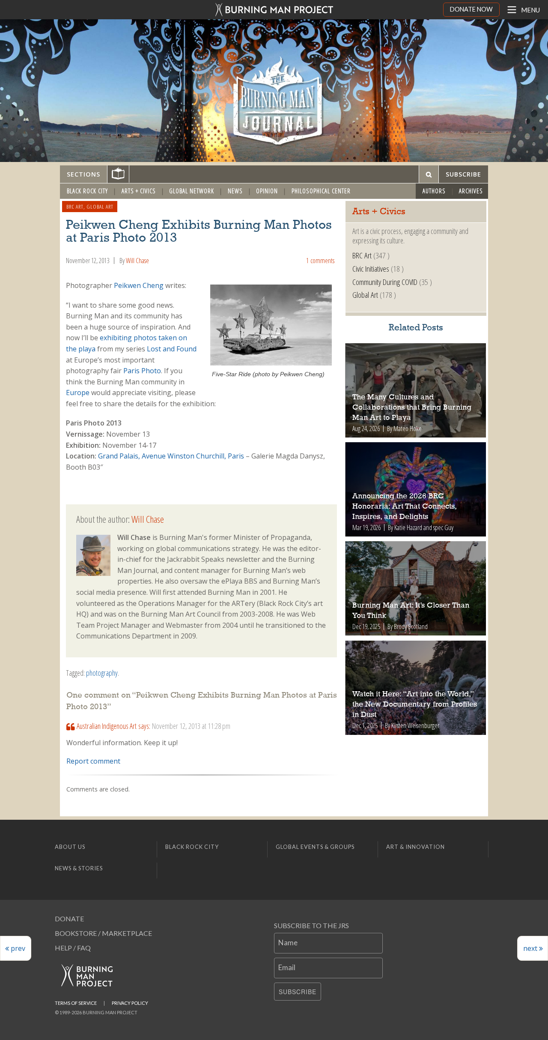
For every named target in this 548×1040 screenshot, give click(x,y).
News (235, 191)
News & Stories (79, 868)
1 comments (320, 260)
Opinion (267, 191)
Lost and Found (172, 349)
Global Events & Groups (315, 846)
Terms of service (76, 1003)
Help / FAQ (73, 948)
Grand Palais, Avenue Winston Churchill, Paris (171, 456)
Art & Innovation (415, 846)
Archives (471, 191)
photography (102, 673)
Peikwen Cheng (139, 285)
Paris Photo (142, 370)
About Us (70, 846)
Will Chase (137, 260)
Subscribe (297, 991)
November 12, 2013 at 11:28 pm (191, 726)
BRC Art (74, 206)
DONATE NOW (471, 9)
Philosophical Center (321, 191)
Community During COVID (384, 282)
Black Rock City (87, 191)
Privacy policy (130, 1003)
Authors (434, 191)
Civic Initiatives (370, 268)
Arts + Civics (139, 191)
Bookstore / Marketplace (103, 933)
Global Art (99, 206)
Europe (77, 392)
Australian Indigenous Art (107, 726)
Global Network (191, 191)
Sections (83, 174)
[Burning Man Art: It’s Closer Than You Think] (415, 588)
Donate (69, 918)
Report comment (93, 761)
